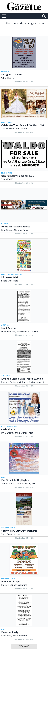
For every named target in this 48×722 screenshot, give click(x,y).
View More (24, 646)
